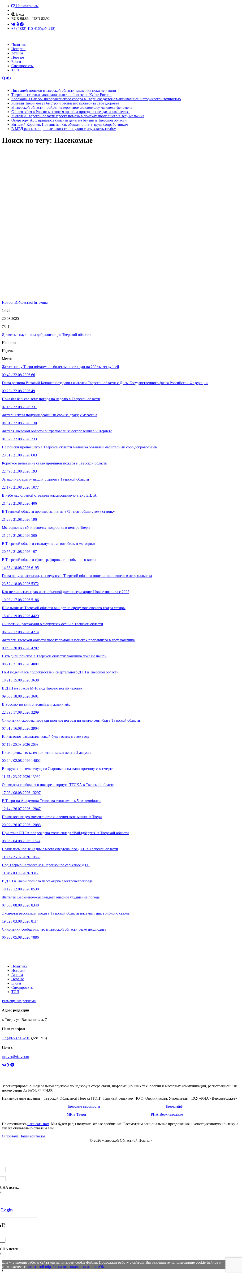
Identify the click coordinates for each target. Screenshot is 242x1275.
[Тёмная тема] (8, 78)
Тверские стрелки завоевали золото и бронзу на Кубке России (61, 95)
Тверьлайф (173, 1106)
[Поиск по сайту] (4, 78)
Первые (17, 57)
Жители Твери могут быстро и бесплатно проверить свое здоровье (65, 103)
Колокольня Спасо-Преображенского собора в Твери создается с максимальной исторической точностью (96, 99)
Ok (101, 1267)
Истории (18, 49)
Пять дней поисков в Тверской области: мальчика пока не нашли (63, 90)
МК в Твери (76, 1114)
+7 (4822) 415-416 (33, 28)
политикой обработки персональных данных (63, 1267)
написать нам (38, 1124)
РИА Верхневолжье (167, 1114)
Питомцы (40, 302)
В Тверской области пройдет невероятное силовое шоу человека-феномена (71, 107)
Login (7, 1209)
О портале (10, 1136)
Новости (9, 302)
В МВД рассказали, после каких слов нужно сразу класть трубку (63, 129)
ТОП (15, 70)
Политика (19, 45)
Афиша (17, 53)
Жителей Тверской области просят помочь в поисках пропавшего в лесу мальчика (77, 116)
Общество (24, 302)
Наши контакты (32, 1136)
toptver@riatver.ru (15, 1057)
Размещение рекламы (19, 1001)
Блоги (16, 62)
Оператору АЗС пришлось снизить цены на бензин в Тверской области (69, 120)
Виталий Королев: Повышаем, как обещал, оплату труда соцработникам (69, 124)
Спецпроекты (22, 66)
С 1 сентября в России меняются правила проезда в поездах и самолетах (70, 112)
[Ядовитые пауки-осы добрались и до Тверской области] (121, 225)
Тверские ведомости (83, 1106)
